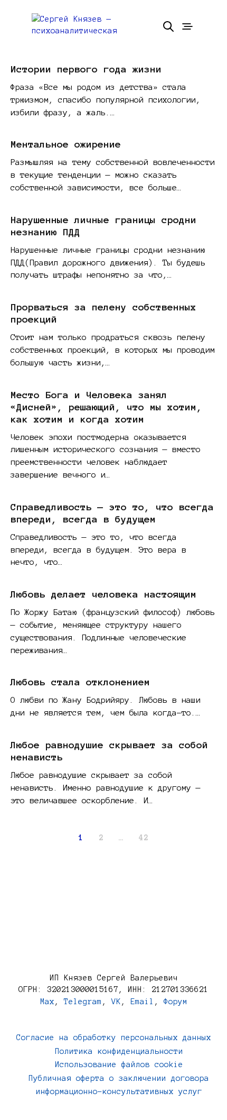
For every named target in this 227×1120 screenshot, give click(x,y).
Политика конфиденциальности (119, 1051)
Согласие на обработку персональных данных (113, 1037)
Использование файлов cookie (119, 1064)
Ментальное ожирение (66, 144)
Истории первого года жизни (86, 69)
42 (143, 837)
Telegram (83, 1001)
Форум (175, 1001)
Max (47, 1001)
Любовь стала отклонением (80, 682)
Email (142, 1001)
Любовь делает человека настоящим (103, 594)
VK (116, 1001)
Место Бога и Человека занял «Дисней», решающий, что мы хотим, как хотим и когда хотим (106, 407)
